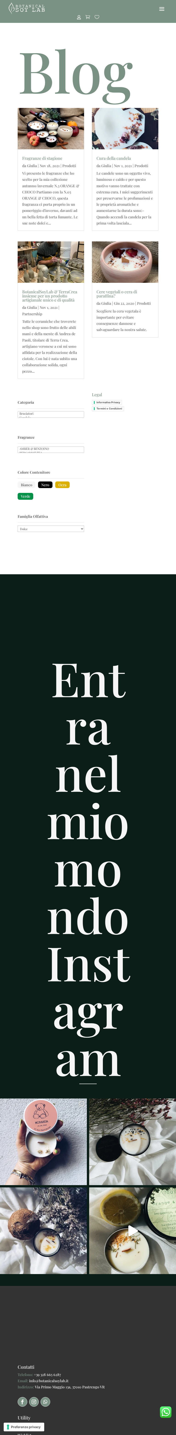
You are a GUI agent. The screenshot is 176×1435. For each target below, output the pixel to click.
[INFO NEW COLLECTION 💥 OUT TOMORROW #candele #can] (132, 1230)
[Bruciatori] (51, 414)
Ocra (62, 484)
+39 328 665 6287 (47, 1374)
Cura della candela (113, 158)
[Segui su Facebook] (22, 1402)
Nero (45, 484)
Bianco (26, 484)
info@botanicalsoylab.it (49, 1380)
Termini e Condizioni (109, 408)
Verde (25, 496)
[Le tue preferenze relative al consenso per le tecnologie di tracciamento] (24, 1427)
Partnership (32, 313)
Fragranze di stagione (42, 158)
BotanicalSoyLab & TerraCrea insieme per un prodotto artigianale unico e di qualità (49, 296)
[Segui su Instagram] (34, 1402)
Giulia (32, 165)
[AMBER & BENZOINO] (51, 449)
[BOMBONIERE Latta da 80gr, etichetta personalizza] (43, 1141)
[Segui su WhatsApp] (45, 1402)
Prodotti (69, 165)
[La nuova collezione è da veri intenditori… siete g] (43, 1230)
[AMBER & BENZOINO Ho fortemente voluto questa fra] (132, 1141)
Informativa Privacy (108, 402)
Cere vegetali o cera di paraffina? (116, 294)
